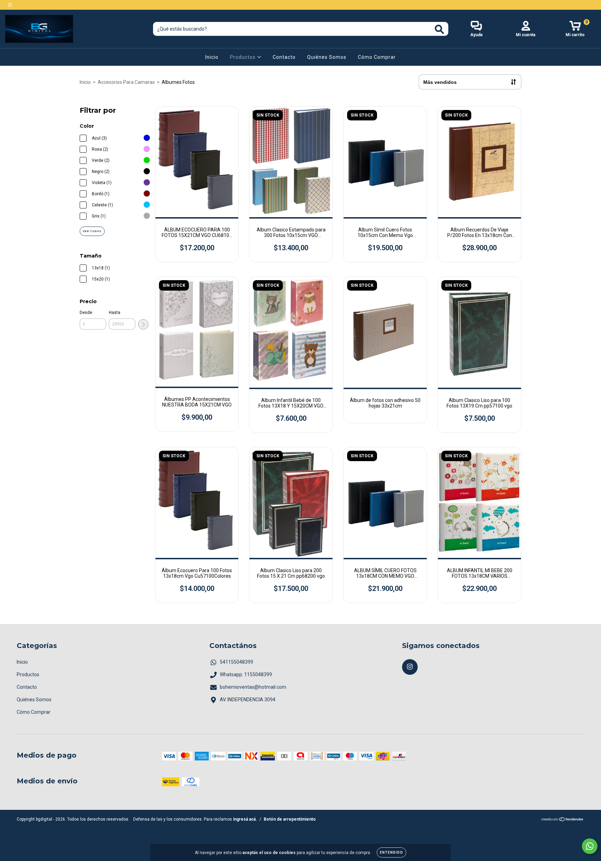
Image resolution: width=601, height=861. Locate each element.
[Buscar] (439, 29)
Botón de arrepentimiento (290, 819)
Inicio (211, 57)
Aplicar (143, 324)
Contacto (284, 57)
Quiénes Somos (326, 57)
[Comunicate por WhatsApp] (590, 846)
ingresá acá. (245, 819)
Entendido (391, 852)
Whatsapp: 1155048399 (246, 674)
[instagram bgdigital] (9, 5)
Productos (243, 57)
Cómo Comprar (377, 57)
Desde (86, 312)
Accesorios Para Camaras (126, 82)
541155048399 (236, 662)
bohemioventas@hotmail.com (253, 687)
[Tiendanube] (562, 820)
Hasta (114, 312)
